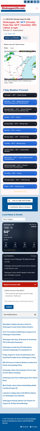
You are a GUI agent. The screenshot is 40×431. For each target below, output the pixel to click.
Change (7, 227)
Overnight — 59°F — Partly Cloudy (15, 95)
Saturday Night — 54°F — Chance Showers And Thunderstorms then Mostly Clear (18, 110)
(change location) (18, 30)
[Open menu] (37, 8)
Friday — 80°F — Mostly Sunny (14, 186)
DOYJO (11, 278)
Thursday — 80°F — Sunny (12, 173)
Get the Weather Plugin (20, 191)
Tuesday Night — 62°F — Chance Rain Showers (16, 150)
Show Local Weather (12, 38)
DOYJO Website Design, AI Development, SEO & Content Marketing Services (19, 421)
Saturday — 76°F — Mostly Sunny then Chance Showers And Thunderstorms (16, 102)
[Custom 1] (38, 1)
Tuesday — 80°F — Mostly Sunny (14, 143)
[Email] (31, 1)
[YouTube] (28, 1)
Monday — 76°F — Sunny (12, 130)
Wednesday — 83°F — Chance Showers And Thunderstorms (18, 158)
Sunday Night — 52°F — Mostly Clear (16, 123)
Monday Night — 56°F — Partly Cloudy (16, 137)
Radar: (6, 48)
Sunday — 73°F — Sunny (12, 117)
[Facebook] (25, 1)
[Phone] (34, 1)
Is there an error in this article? (14, 290)
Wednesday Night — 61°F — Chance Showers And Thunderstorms (15, 166)
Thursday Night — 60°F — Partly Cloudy (17, 180)
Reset (25, 38)
